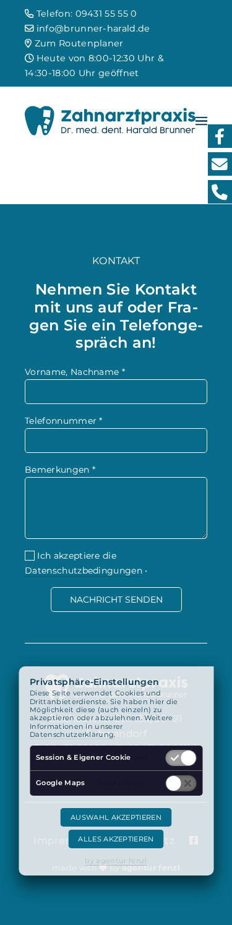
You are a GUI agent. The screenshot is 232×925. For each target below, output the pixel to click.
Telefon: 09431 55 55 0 (85, 13)
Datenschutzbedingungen (83, 570)
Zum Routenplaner (77, 43)
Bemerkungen (60, 469)
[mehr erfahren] (122, 757)
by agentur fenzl (116, 860)
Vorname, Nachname (75, 371)
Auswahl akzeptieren (116, 817)
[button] (201, 120)
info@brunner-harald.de (91, 28)
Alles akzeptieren (115, 839)
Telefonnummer (64, 420)
